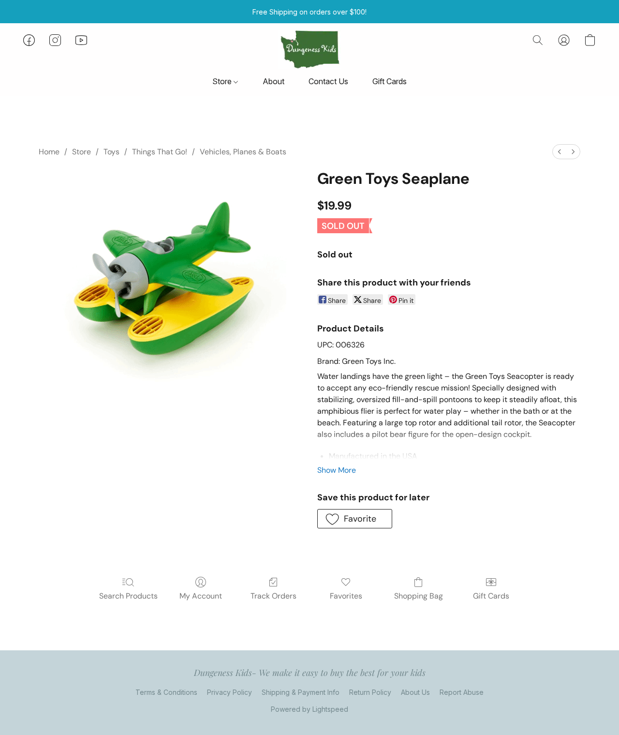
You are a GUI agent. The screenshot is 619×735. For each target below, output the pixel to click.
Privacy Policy (229, 692)
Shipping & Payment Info (300, 692)
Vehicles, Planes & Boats (243, 152)
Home (49, 152)
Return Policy (370, 692)
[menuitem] (559, 152)
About (273, 81)
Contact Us (328, 81)
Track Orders (273, 596)
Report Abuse (462, 692)
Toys (111, 152)
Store (223, 81)
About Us (415, 692)
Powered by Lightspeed (309, 709)
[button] (309, 49)
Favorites (346, 596)
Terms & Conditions (166, 692)
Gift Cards (389, 81)
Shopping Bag (418, 596)
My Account (200, 596)
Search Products (128, 596)
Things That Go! (159, 152)
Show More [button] (336, 470)
